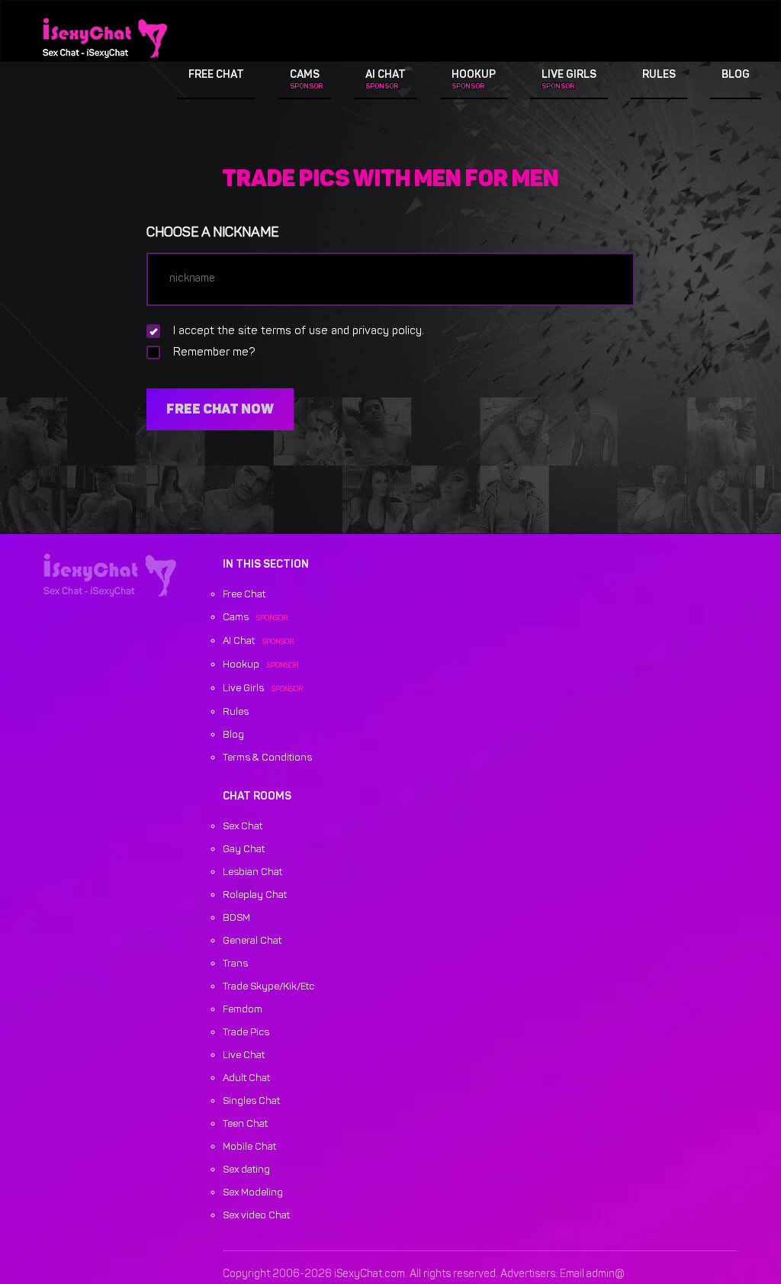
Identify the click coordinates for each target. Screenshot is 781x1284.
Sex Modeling (253, 1193)
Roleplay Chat (255, 895)
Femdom (242, 1010)
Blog (736, 74)
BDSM (236, 918)
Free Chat (216, 74)
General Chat (252, 941)
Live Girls (569, 74)
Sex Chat (242, 827)
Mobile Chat (249, 1147)
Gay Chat (244, 849)
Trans (235, 964)
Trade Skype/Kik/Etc (268, 987)
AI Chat (385, 74)
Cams (305, 74)
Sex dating (246, 1170)
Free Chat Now (220, 409)
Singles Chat (251, 1101)
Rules (659, 74)
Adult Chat (246, 1078)
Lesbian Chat (252, 872)
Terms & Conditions (267, 758)
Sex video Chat (256, 1216)
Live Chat (244, 1055)
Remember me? (214, 353)
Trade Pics (246, 1033)
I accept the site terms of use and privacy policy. (298, 331)
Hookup (474, 74)
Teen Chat (245, 1124)
